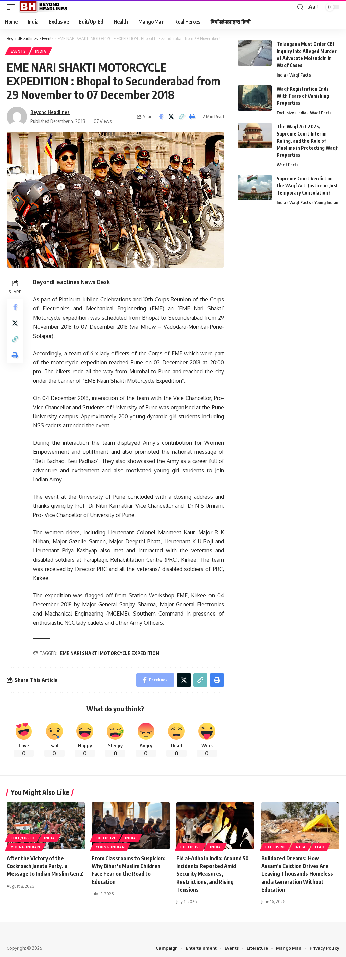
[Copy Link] (182, 116)
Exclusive (285, 112)
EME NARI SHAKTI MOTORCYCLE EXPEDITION (109, 653)
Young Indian (326, 202)
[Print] (192, 116)
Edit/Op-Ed (23, 838)
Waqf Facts (300, 75)
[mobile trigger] (12, 7)
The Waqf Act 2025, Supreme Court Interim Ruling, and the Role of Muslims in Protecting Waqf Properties (307, 141)
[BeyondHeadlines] (45, 7)
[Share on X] (171, 116)
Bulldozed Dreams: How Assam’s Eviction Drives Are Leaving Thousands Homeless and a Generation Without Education (297, 874)
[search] (300, 7)
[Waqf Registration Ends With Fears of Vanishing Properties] (255, 98)
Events (18, 51)
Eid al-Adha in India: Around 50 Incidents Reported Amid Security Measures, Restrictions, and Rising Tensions (212, 874)
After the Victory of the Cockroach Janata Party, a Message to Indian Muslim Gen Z (45, 866)
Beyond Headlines (50, 112)
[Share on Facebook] (161, 116)
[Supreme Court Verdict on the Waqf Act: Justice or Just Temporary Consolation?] (255, 187)
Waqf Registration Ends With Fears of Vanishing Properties (303, 96)
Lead (320, 847)
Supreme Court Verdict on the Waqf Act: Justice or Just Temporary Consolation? (307, 186)
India (40, 51)
